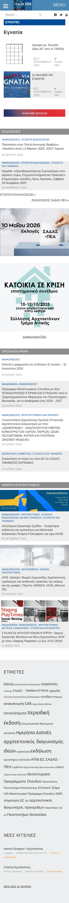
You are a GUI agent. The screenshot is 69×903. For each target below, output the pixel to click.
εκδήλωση (41, 751)
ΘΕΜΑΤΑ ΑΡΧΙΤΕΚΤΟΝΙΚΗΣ (21, 485)
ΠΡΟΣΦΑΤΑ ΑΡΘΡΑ (15, 351)
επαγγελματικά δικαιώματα (37, 723)
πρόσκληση (23, 751)
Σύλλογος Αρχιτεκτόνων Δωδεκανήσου (22, 697)
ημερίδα (55, 690)
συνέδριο (46, 696)
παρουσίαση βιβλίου (42, 704)
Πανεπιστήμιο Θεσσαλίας (27, 815)
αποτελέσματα (15, 713)
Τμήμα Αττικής (10, 774)
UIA (28, 703)
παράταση (49, 684)
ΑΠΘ (35, 759)
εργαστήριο (10, 759)
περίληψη (8, 691)
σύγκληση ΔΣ (14, 800)
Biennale (22, 774)
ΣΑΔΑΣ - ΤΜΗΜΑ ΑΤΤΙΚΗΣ (31, 690)
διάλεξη (9, 684)
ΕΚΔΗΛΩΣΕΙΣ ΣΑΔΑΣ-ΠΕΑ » (50, 200)
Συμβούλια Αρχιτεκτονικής (25, 767)
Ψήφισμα (57, 697)
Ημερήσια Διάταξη (33, 732)
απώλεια (9, 733)
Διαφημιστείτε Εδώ (34, 336)
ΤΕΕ (27, 801)
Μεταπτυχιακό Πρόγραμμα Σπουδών (32, 793)
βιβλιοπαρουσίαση (47, 767)
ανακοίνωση (14, 704)
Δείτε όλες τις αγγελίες (17, 886)
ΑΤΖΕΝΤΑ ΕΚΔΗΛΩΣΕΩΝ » (18, 194)
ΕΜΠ (59, 793)
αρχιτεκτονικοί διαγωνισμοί (27, 684)
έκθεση (60, 767)
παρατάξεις (51, 807)
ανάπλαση (24, 759)
